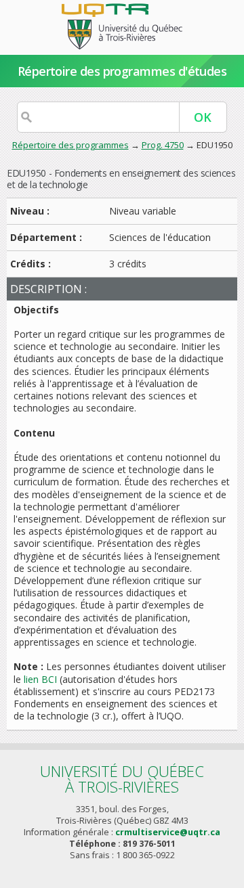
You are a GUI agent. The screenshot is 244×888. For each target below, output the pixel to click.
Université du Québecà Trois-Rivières (122, 779)
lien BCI (40, 679)
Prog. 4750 (163, 145)
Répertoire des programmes (70, 145)
